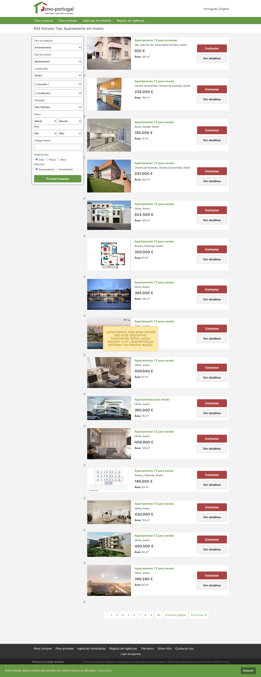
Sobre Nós (164, 648)
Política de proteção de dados (48, 662)
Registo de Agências (130, 20)
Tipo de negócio (43, 40)
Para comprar (44, 20)
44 (158, 615)
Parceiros (147, 648)
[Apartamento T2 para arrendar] (109, 53)
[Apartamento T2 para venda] (109, 135)
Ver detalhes (212, 58)
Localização (41, 68)
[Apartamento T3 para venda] (109, 94)
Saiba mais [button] (104, 670)
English (224, 9)
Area (36, 126)
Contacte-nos (184, 648)
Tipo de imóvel (42, 54)
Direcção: (39, 164)
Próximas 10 (199, 615)
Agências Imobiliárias (97, 20)
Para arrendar (68, 20)
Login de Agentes (130, 653)
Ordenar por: (41, 154)
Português (211, 9)
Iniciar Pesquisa (59, 178)
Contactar (212, 48)
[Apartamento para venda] (109, 408)
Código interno (42, 140)
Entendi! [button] (248, 670)
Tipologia (39, 100)
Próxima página (175, 615)
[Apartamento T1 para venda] (109, 479)
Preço (37, 114)
